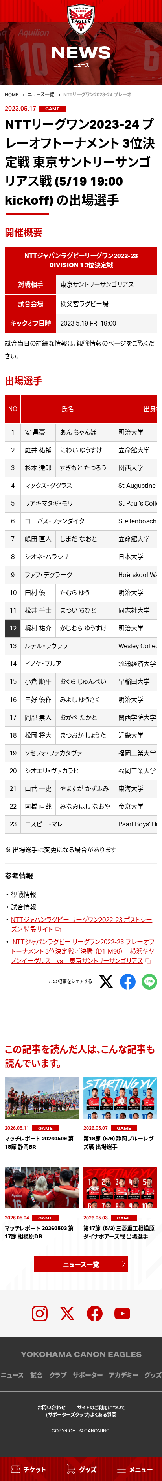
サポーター (88, 1375)
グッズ (153, 1375)
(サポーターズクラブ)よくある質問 (81, 1414)
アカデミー (123, 1375)
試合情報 (23, 907)
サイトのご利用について (101, 1407)
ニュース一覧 (81, 1264)
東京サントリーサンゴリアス (97, 285)
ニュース (12, 1375)
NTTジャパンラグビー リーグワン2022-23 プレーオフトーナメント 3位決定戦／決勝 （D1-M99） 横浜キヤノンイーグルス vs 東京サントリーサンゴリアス (82, 951)
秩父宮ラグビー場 (84, 304)
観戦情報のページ (101, 344)
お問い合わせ (51, 1407)
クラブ (57, 1375)
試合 (36, 1375)
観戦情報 (23, 895)
